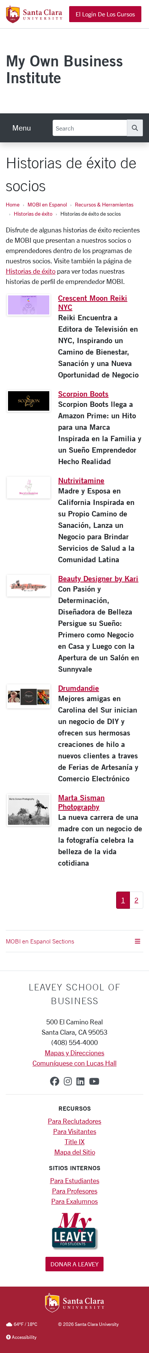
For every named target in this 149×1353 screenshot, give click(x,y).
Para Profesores (74, 1191)
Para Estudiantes (74, 1180)
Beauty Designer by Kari (98, 578)
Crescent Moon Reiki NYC (92, 302)
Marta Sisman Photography (81, 802)
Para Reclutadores (74, 1121)
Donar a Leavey (74, 1264)
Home (12, 204)
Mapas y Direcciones (74, 1052)
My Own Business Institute (64, 69)
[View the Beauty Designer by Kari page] (28, 586)
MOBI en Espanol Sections (40, 941)
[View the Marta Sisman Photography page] (28, 810)
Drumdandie (78, 688)
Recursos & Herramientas (104, 204)
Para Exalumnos (74, 1201)
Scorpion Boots (83, 393)
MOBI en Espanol (47, 204)
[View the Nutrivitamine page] (28, 487)
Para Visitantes (74, 1131)
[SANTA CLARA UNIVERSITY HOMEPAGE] (74, 1303)
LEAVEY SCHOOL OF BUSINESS (75, 994)
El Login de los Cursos (105, 14)
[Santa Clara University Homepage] (34, 20)
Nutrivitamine (81, 480)
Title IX (74, 1141)
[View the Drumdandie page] (28, 696)
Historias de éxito (33, 213)
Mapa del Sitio (74, 1152)
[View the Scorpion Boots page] (28, 401)
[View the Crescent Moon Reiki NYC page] (28, 305)
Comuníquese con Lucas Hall (74, 1063)
